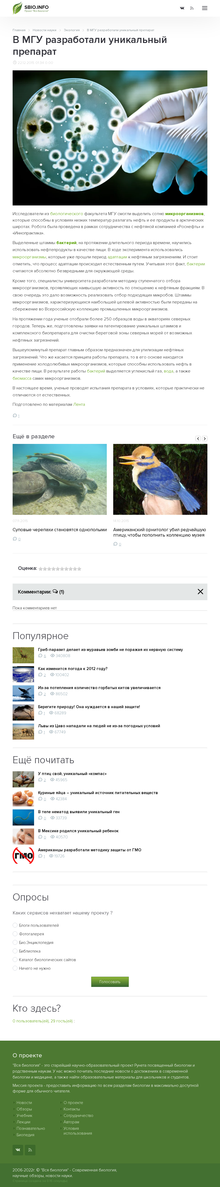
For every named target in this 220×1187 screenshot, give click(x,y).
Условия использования (78, 1131)
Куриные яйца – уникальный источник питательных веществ (98, 792)
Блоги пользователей (39, 925)
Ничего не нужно (35, 968)
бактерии (196, 264)
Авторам (71, 1122)
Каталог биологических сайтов (47, 959)
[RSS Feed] (192, 8)
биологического (66, 213)
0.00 (49, 63)
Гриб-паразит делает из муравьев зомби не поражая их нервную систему (110, 649)
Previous (198, 438)
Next (204, 438)
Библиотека (30, 951)
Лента (79, 404)
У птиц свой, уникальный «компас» (72, 773)
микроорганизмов (184, 213)
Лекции (23, 1122)
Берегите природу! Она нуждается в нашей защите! (89, 706)
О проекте (73, 1102)
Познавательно (31, 1128)
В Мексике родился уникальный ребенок (78, 830)
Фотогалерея (31, 934)
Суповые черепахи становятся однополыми (60, 530)
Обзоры (24, 1109)
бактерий (66, 242)
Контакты (72, 1109)
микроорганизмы (29, 257)
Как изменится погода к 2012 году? (73, 668)
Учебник (24, 1115)
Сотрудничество (78, 1115)
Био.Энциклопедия (36, 942)
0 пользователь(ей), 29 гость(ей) (43, 1021)
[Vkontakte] (182, 8)
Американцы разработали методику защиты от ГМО (89, 850)
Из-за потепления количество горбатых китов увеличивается (99, 687)
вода (168, 371)
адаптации (117, 257)
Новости (24, 1102)
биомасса (22, 378)
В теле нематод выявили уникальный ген (79, 811)
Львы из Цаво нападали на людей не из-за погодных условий (99, 725)
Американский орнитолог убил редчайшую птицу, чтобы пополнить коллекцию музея (159, 532)
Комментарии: (41, 592)
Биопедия (25, 1134)
